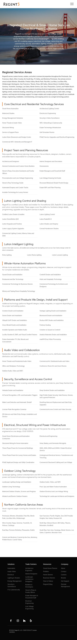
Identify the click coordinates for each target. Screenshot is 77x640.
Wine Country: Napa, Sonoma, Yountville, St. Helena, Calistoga (17, 524)
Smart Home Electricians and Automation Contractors (16, 437)
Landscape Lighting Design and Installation (16, 482)
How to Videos (48, 581)
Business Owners (49, 578)
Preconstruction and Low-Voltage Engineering (17, 178)
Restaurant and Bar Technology (12, 279)
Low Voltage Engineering (29, 607)
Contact (63, 571)
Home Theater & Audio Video (12, 123)
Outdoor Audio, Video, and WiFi (50, 482)
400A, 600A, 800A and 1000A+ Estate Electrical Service (55, 449)
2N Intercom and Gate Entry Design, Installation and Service (19, 415)
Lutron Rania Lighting (34, 255)
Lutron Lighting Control (47, 214)
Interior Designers (31, 574)
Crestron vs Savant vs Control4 (50, 330)
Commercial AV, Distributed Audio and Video (54, 361)
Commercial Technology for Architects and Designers (54, 285)
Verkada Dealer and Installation (12, 390)
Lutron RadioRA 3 (46, 219)
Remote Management (65, 585)
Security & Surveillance (12, 585)
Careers (63, 574)
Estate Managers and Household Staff (52, 171)
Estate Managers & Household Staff (31, 597)
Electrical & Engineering (48, 113)
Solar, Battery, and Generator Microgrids (53, 443)
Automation (11, 568)
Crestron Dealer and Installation (12, 311)
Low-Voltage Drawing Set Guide (50, 178)
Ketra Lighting (7, 255)
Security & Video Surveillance (50, 118)
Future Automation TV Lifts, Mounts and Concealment (15, 340)
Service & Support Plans (10, 132)
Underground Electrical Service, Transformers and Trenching (56, 456)
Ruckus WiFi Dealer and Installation (52, 320)
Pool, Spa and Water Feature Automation (53, 487)
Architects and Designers (10, 161)
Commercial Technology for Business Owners (17, 284)
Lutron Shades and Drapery (49, 224)
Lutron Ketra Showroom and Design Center (16, 137)
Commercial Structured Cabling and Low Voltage (56, 462)
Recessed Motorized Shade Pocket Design (54, 183)
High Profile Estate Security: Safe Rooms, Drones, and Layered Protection (56, 396)
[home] (11, 4)
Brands (63, 578)
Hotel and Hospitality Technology (51, 279)
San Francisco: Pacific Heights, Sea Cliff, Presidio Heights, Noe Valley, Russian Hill (56, 517)
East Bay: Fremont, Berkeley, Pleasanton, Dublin (18, 530)
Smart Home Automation (10, 108)
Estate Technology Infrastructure (50, 127)
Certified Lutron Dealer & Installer (13, 214)
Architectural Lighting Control (49, 108)
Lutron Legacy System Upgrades (13, 228)
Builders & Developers (29, 586)
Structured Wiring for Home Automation (15, 443)
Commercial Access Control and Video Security (55, 409)
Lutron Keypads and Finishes (12, 224)
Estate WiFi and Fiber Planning (50, 187)
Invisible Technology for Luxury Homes (15, 192)
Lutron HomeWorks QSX (10, 219)
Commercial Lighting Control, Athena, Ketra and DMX (18, 235)
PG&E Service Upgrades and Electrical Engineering (57, 137)
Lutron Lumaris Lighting (60, 255)
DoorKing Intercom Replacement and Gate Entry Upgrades (56, 404)
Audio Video (12, 571)
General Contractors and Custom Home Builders (18, 166)
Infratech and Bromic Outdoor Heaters (14, 496)
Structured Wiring (8, 127)
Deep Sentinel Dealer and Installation (52, 390)
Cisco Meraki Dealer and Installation (14, 325)
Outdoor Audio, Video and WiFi (12, 371)
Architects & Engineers (29, 569)
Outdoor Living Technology (11, 487)
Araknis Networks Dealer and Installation (53, 334)
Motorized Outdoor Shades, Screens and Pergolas (19, 491)
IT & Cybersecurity (14, 590)
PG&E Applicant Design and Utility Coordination (18, 462)
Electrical (11, 574)
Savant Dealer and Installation (12, 274)
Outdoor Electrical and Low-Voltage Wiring (54, 491)
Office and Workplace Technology (13, 366)
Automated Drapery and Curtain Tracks (15, 187)
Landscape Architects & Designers (29, 579)
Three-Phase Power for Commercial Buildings (17, 448)
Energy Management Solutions (12, 118)
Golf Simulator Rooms (47, 132)
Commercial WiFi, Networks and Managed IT (17, 142)
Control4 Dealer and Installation (50, 274)
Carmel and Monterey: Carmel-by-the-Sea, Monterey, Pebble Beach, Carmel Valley (19, 539)
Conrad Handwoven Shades (49, 228)
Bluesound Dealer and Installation (51, 315)
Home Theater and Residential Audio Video (16, 361)
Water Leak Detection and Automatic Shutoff (16, 402)
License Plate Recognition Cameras (14, 409)
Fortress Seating (45, 325)
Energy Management (14, 581)
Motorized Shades (8, 113)
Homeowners (44, 166)
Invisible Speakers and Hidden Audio (14, 330)
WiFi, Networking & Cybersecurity (51, 123)
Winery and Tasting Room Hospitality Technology (18, 291)
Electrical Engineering (29, 602)
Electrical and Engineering (48, 436)
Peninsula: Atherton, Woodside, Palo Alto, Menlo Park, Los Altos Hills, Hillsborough (18, 517)
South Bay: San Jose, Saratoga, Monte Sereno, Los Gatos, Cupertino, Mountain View (57, 531)
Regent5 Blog (47, 584)
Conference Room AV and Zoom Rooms (53, 366)
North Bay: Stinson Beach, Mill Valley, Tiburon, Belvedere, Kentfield (55, 524)
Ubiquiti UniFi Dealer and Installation (14, 320)
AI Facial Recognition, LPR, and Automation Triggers (19, 395)
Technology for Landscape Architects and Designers (57, 496)
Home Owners (48, 574)
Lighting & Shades (14, 578)
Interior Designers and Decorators (51, 161)
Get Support (65, 581)
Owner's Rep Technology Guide (12, 183)
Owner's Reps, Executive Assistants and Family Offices (18, 172)
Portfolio (46, 571)
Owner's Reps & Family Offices (30, 591)
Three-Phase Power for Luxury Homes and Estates (19, 455)
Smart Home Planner (50, 568)
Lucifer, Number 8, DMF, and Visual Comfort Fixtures (19, 334)
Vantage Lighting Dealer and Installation (53, 311)
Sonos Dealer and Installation (12, 315)
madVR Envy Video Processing (50, 339)
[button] (72, 4)
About (63, 568)
